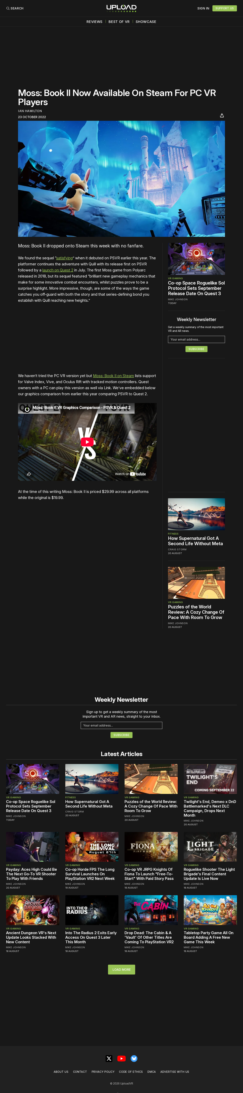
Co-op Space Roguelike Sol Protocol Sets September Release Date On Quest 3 (196, 288)
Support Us (224, 8)
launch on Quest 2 (57, 270)
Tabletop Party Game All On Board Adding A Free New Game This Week (209, 937)
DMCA (152, 1071)
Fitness (173, 533)
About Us (61, 1071)
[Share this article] (222, 115)
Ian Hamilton (30, 110)
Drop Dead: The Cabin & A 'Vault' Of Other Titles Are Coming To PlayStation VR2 (149, 937)
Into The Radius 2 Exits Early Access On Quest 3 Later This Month (91, 937)
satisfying (64, 258)
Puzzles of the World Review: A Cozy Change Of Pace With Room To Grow (196, 612)
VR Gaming (175, 278)
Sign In (203, 8)
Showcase (146, 22)
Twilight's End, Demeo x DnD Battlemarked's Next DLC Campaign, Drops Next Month (210, 808)
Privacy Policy (103, 1071)
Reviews (95, 22)
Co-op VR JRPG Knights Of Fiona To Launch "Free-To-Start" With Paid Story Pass (149, 874)
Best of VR (119, 22)
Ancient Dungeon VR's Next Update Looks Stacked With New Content (31, 937)
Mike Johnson (178, 299)
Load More (122, 969)
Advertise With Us (174, 1071)
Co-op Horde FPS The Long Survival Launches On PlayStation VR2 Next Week (90, 874)
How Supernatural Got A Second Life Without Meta (195, 541)
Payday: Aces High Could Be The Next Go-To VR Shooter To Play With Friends (31, 874)
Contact (80, 1071)
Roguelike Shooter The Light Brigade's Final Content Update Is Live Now (209, 874)
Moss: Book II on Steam (113, 375)
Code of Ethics (131, 1071)
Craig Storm (177, 549)
